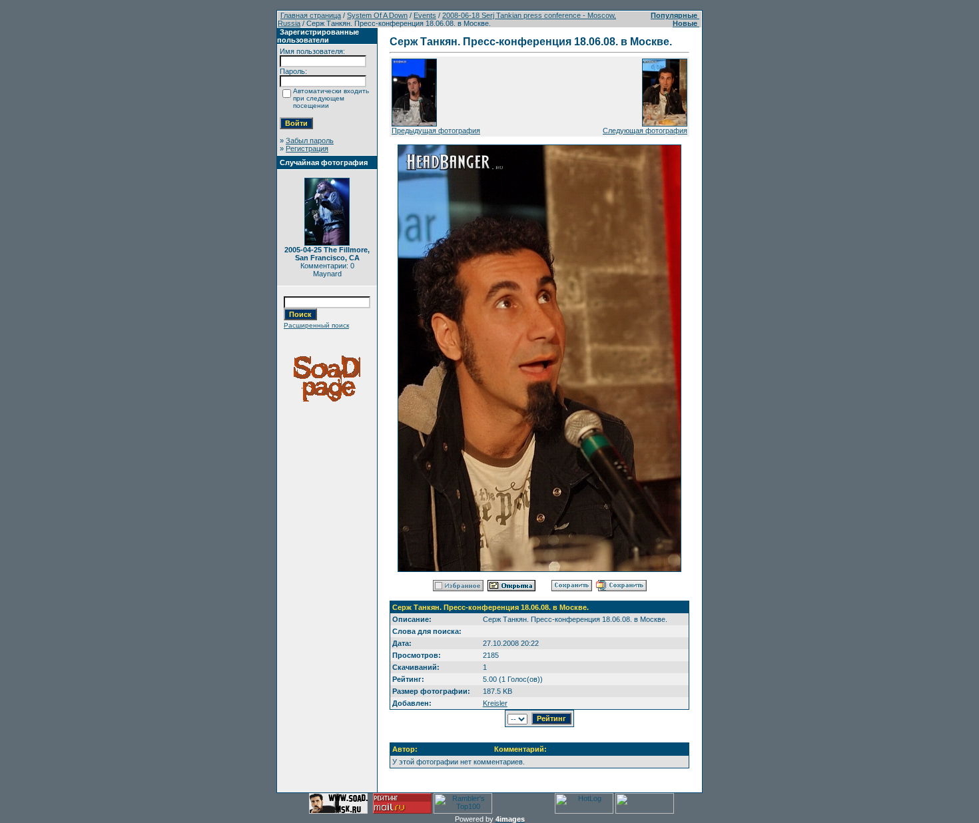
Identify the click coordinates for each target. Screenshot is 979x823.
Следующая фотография (645, 131)
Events (425, 15)
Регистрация (307, 148)
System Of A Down (377, 15)
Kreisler (495, 703)
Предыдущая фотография (436, 131)
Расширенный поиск (316, 325)
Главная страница (310, 15)
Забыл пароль (310, 140)
